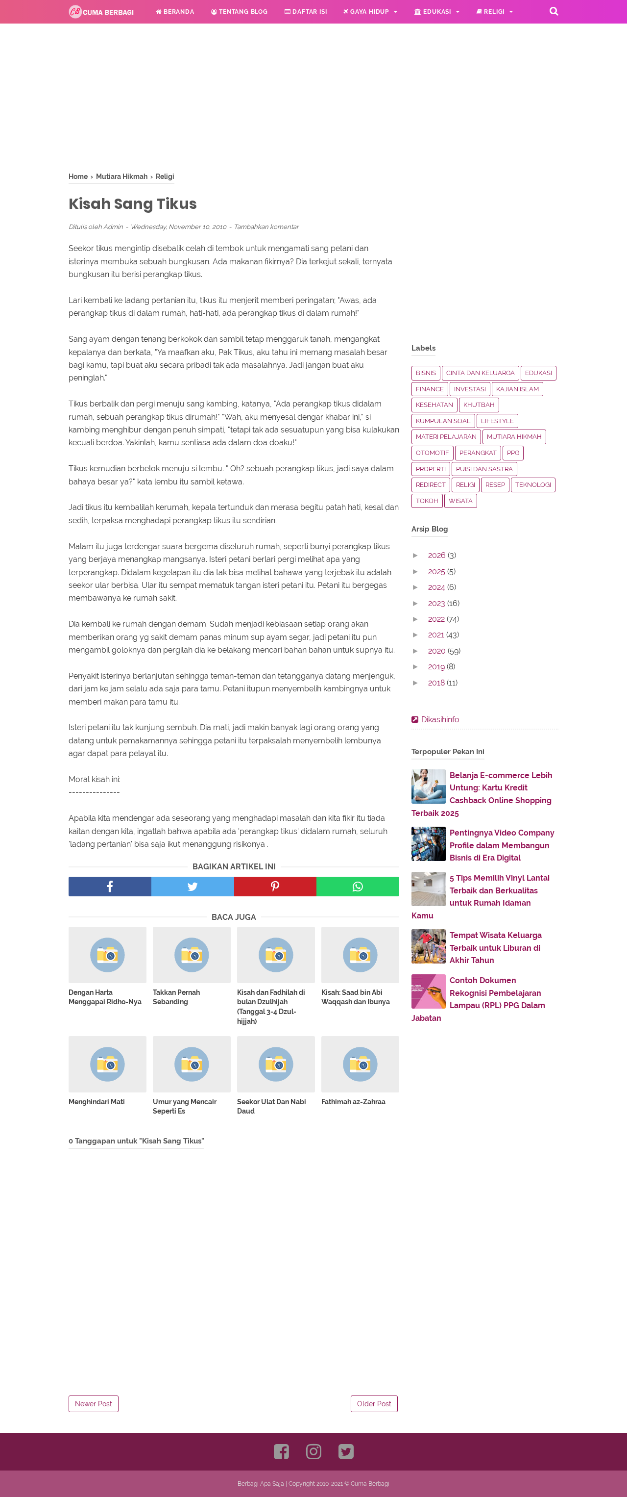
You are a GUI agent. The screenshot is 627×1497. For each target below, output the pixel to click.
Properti (431, 469)
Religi (493, 11)
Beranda (178, 11)
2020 (438, 651)
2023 (437, 603)
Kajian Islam (517, 389)
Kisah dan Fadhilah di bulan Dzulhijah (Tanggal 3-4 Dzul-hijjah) (271, 1007)
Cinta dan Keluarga (480, 373)
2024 (437, 587)
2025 (437, 571)
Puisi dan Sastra (484, 469)
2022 (437, 619)
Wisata (461, 501)
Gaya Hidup (368, 11)
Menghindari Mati (97, 1102)
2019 (437, 666)
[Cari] (554, 10)
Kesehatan (434, 404)
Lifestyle (497, 421)
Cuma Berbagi (370, 1483)
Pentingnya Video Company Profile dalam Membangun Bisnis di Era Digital (502, 845)
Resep (495, 484)
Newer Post (93, 1404)
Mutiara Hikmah (514, 436)
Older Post (374, 1404)
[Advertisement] (234, 103)
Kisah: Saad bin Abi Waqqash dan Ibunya (355, 997)
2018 (437, 682)
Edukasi (436, 11)
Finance (430, 389)
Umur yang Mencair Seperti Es (185, 1107)
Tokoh (427, 501)
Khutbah (479, 404)
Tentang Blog (242, 11)
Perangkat (478, 453)
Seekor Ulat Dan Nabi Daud (271, 1107)
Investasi (470, 389)
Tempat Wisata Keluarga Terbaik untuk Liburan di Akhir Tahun (496, 948)
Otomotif (432, 453)
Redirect (431, 484)
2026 (438, 555)
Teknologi (533, 484)
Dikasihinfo (440, 719)
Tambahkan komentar (266, 226)
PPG (513, 453)
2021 (437, 634)
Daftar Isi (309, 11)
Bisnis (426, 373)
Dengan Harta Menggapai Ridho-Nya (105, 997)
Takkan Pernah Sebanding (176, 997)
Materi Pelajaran (446, 436)
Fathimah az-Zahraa (353, 1102)
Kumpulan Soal (443, 421)
